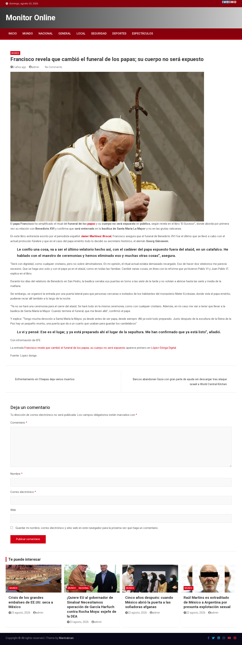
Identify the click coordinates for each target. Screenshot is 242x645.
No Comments (53, 67)
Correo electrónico (23, 492)
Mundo (27, 33)
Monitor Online (30, 17)
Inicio (13, 33)
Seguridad (99, 33)
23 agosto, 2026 (20, 612)
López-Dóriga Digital (163, 347)
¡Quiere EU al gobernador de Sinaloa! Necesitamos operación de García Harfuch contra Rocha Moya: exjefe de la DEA (91, 606)
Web (13, 510)
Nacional (46, 33)
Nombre (16, 473)
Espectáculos (142, 33)
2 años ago (19, 67)
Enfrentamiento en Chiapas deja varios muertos (44, 379)
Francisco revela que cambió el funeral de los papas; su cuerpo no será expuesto (74, 347)
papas (91, 223)
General (64, 33)
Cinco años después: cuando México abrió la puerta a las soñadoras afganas (149, 602)
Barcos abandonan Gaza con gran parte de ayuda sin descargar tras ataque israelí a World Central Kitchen (180, 382)
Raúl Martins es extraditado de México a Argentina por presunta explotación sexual (207, 602)
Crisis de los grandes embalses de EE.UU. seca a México (31, 602)
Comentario (18, 422)
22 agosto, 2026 (137, 612)
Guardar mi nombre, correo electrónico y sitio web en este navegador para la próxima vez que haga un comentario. (87, 528)
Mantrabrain (66, 638)
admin (35, 67)
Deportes (119, 33)
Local (81, 33)
